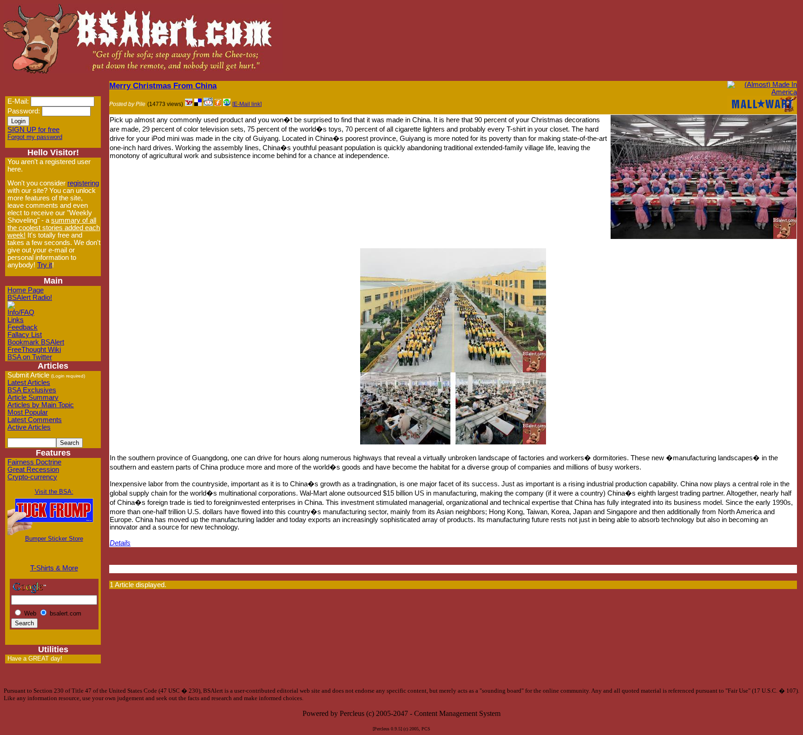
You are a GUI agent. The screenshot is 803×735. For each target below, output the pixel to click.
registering (83, 183)
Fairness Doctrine (34, 462)
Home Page (25, 290)
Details (120, 543)
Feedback (22, 327)
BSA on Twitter (29, 357)
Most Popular (27, 412)
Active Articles (29, 427)
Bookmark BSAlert (35, 342)
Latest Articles (28, 382)
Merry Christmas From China (163, 85)
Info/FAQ (20, 312)
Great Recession (33, 469)
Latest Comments (34, 420)
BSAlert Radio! (29, 297)
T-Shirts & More (54, 568)
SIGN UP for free (33, 129)
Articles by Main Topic (40, 405)
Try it (44, 265)
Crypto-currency (32, 477)
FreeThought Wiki (34, 349)
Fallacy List (24, 334)
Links (15, 320)
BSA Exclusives (31, 390)
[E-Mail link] (247, 104)
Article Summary (33, 397)
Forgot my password (34, 136)
